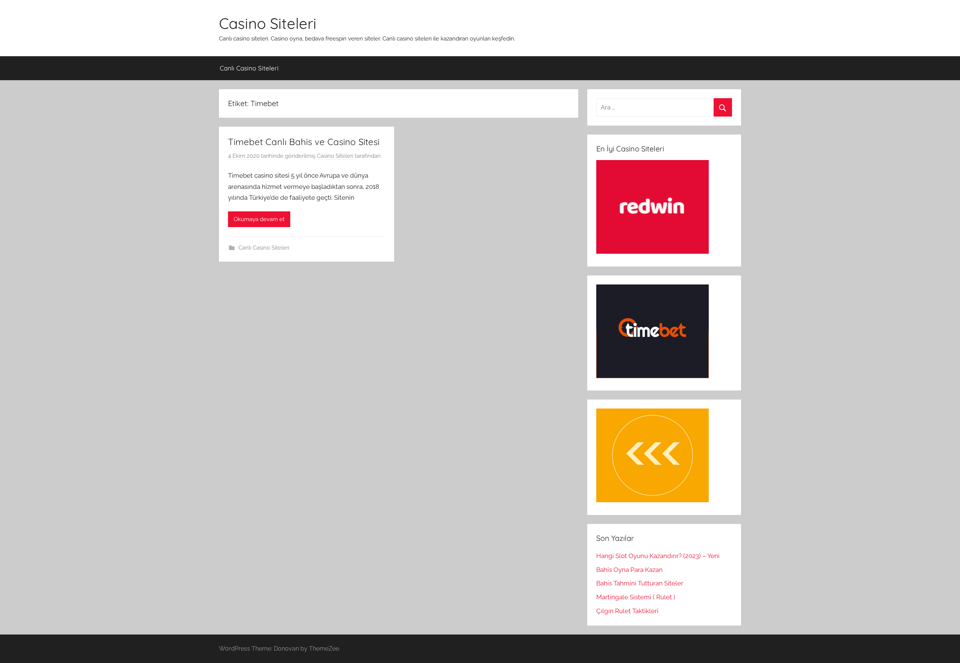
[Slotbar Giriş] (652, 500)
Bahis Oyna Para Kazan (629, 569)
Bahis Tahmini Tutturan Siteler (639, 583)
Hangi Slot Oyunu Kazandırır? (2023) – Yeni (658, 556)
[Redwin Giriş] (652, 251)
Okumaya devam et (259, 219)
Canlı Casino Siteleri (249, 68)
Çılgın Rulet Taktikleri (627, 611)
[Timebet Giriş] (652, 376)
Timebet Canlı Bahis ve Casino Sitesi (304, 141)
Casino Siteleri (267, 23)
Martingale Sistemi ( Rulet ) (635, 597)
